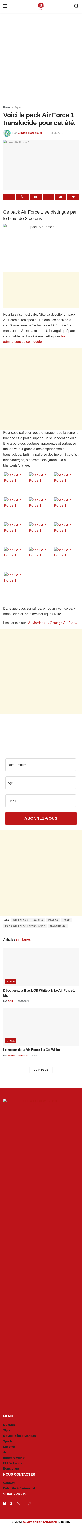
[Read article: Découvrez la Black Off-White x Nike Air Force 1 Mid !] (41, 967)
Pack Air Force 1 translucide (25, 926)
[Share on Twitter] (22, 197)
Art (5, 1452)
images (53, 920)
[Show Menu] (5, 6)
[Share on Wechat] (48, 197)
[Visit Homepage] (41, 6)
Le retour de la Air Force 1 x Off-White (31, 1050)
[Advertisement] (41, 58)
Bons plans (11, 1468)
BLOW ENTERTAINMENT (40, 1521)
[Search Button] (76, 6)
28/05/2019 (56, 133)
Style (18, 107)
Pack (66, 920)
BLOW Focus (12, 1463)
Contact (9, 1482)
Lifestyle (9, 1446)
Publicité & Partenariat (19, 1488)
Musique (9, 1424)
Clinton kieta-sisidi (30, 133)
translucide (58, 926)
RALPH (11, 1001)
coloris (38, 920)
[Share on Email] (60, 197)
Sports (8, 1441)
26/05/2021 (36, 1056)
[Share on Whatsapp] (36, 197)
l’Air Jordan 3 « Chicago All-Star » (52, 622)
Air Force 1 (21, 920)
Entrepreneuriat (14, 1457)
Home (6, 107)
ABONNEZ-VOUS (40, 818)
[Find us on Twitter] (18, 1503)
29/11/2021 (23, 1001)
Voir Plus (41, 1069)
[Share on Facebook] (9, 197)
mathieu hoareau (18, 1056)
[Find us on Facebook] (4, 1503)
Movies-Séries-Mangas (19, 1435)
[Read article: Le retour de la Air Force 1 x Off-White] (41, 1027)
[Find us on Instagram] (11, 1503)
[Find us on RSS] (29, 1503)
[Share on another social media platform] (73, 197)
